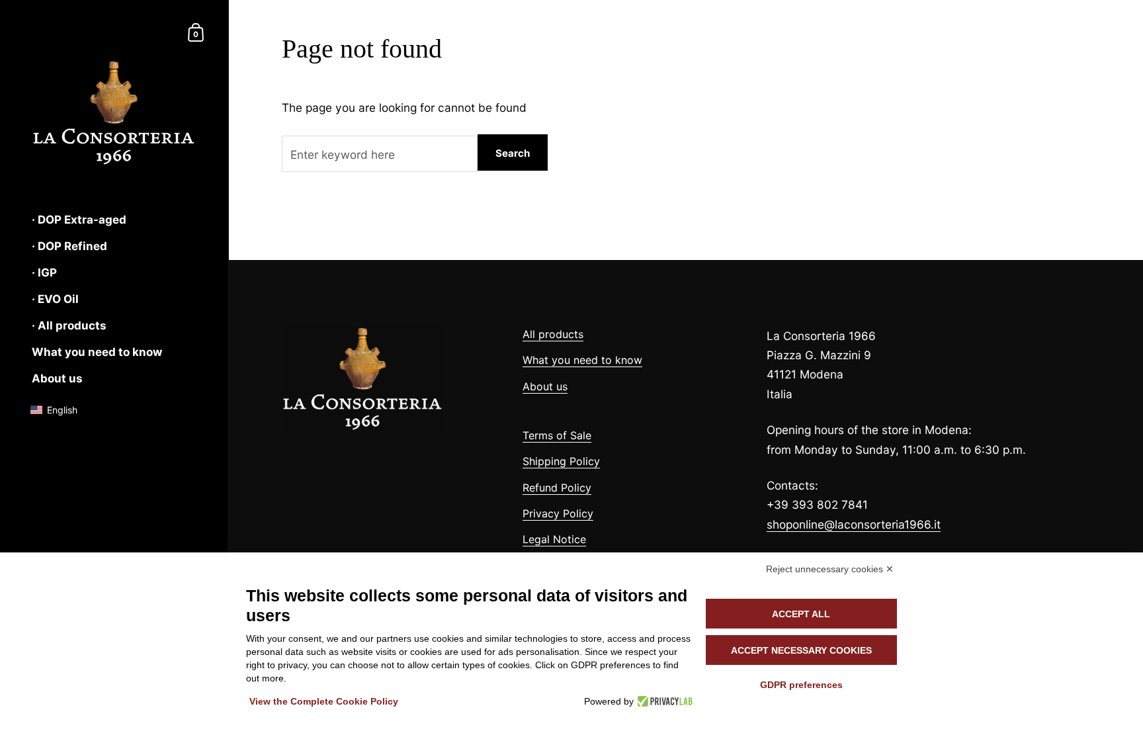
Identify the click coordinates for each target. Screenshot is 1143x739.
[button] (60, 409)
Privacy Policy (558, 513)
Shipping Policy (561, 461)
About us (545, 386)
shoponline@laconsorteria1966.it (854, 524)
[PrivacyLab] (663, 701)
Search (512, 153)
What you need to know (582, 360)
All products (553, 334)
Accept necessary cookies (801, 650)
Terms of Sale (557, 435)
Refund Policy (557, 487)
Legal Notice (554, 539)
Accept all (801, 614)
